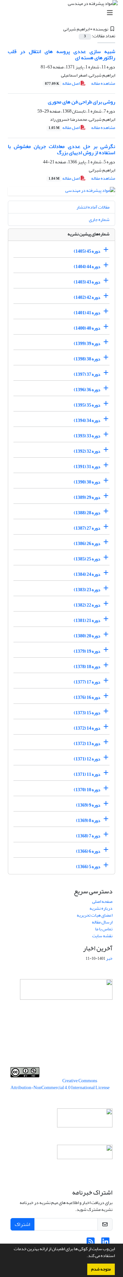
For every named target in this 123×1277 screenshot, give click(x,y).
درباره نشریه (101, 908)
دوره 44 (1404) (87, 266)
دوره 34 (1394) (87, 420)
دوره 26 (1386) (87, 543)
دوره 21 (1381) (87, 620)
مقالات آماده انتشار (93, 207)
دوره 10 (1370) (87, 789)
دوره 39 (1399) (87, 343)
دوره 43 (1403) (87, 282)
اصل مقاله (62, 83)
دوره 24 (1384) (87, 574)
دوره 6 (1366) (88, 851)
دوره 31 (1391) (87, 466)
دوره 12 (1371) (87, 759)
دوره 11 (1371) (87, 774)
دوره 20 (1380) (87, 635)
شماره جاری (99, 219)
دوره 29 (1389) (87, 497)
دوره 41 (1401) (87, 312)
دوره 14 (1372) (87, 728)
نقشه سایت (102, 935)
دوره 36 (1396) (87, 389)
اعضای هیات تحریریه (95, 915)
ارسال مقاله (102, 922)
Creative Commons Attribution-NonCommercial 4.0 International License (60, 1084)
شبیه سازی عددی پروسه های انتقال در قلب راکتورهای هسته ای (61, 54)
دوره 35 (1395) (87, 405)
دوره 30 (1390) (87, 482)
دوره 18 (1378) (87, 666)
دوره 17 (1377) (87, 682)
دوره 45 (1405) (87, 251)
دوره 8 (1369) (88, 820)
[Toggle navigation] (63, 13)
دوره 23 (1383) (87, 589)
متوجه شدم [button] (101, 1269)
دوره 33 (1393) (87, 435)
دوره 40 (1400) (87, 328)
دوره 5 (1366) (88, 866)
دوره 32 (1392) (87, 451)
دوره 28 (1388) (87, 512)
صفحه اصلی (102, 901)
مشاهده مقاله (103, 83)
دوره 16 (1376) (87, 697)
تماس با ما (104, 928)
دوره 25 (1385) (87, 559)
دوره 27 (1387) (87, 528)
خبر (109, 958)
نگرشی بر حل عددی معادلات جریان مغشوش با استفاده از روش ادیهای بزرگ (61, 149)
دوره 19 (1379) (87, 651)
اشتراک (22, 1224)
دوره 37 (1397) (87, 374)
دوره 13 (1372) (87, 743)
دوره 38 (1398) (87, 359)
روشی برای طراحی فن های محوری (81, 102)
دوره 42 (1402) (87, 297)
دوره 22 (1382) (87, 605)
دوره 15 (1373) (87, 712)
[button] (85, 1256)
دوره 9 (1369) (88, 805)
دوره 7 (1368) (88, 835)
